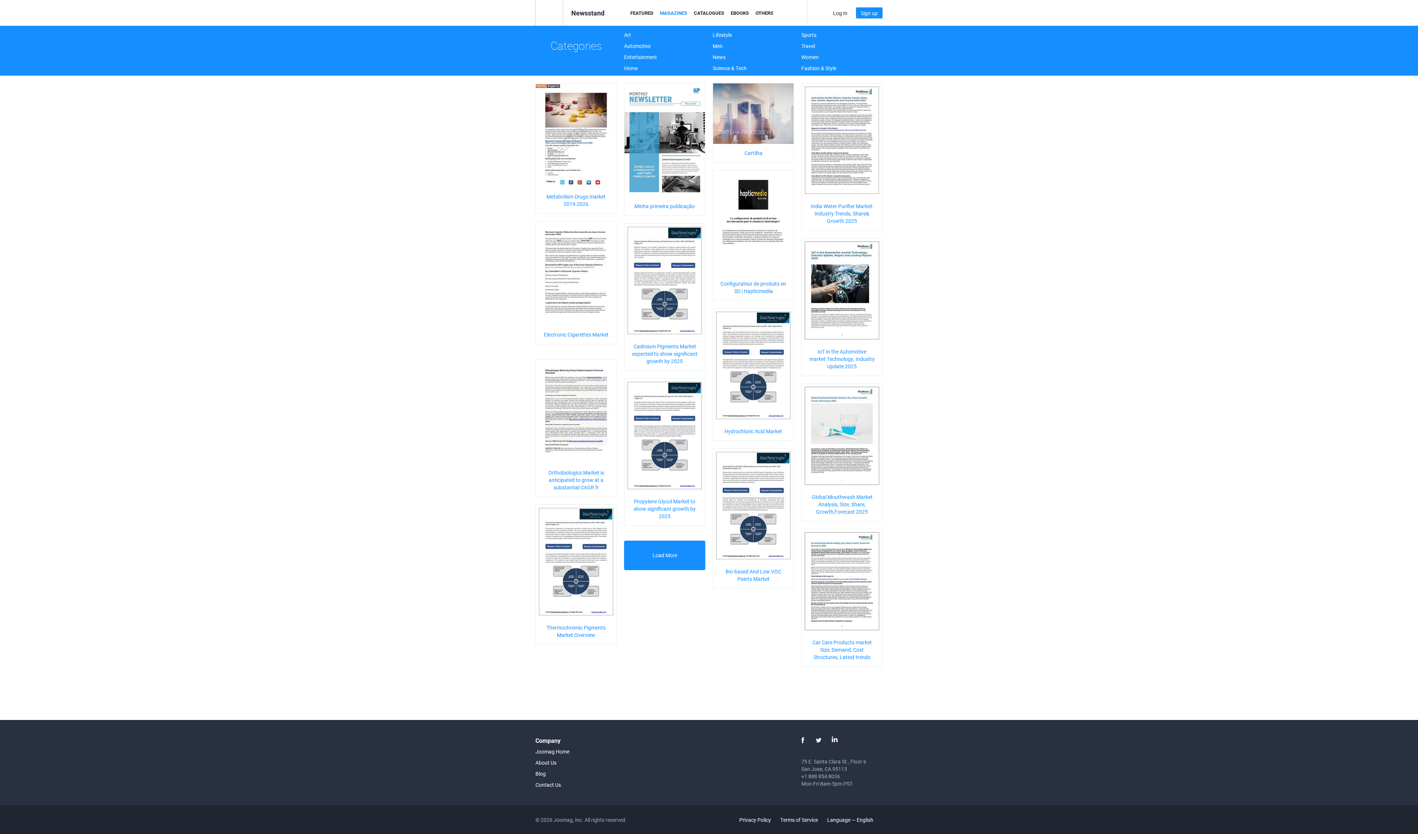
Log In (840, 13)
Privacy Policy (755, 819)
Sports (808, 34)
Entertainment (640, 57)
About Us (545, 762)
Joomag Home (552, 751)
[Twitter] (818, 740)
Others (764, 13)
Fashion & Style (818, 68)
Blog (540, 773)
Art (627, 34)
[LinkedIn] (834, 740)
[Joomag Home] (549, 12)
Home (631, 68)
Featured (641, 13)
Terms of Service (799, 819)
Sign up (869, 13)
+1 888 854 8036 (820, 776)
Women (810, 57)
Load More (665, 555)
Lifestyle (722, 34)
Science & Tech (730, 68)
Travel (808, 45)
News (719, 57)
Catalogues (709, 13)
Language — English (850, 819)
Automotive (637, 45)
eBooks (740, 13)
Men (718, 45)
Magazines (673, 13)
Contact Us (548, 784)
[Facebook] (802, 740)
